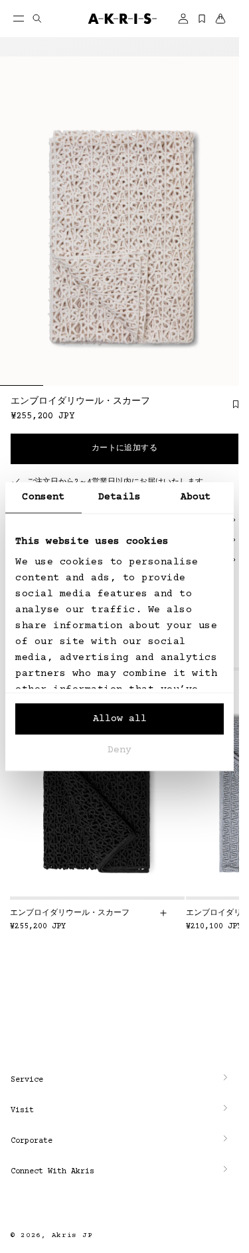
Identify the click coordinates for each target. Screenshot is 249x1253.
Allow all (120, 718)
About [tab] (196, 497)
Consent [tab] (43, 497)
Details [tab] (119, 497)
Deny (119, 750)
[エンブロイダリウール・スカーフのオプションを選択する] (163, 913)
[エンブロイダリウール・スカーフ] (97, 783)
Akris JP (72, 1235)
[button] (119, 1080)
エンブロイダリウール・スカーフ (69, 913)
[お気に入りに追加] (229, 409)
